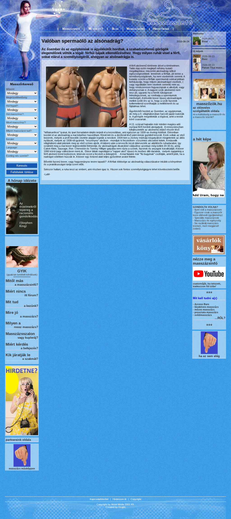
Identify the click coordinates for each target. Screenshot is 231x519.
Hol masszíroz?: (15, 114)
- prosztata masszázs (205, 312)
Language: (12, 147)
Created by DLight (115, 507)
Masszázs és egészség (207, 220)
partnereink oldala (18, 439)
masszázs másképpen (22, 468)
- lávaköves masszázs (206, 306)
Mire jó (12, 312)
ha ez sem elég (209, 356)
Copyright (136, 499)
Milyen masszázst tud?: (19, 130)
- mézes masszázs (204, 309)
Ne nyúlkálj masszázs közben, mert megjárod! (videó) (206, 226)
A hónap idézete (22, 181)
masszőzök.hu (209, 104)
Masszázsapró (136, 28)
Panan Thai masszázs (215, 67)
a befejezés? (29, 348)
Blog (115, 28)
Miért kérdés (17, 344)
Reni (205, 41)
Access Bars (201, 304)
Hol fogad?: (12, 105)
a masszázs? (29, 316)
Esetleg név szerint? (17, 155)
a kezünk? (31, 306)
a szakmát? (30, 359)
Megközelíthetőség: (17, 97)
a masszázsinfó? (26, 284)
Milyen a (13, 323)
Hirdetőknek (161, 28)
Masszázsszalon (20, 334)
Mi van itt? (96, 28)
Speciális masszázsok (206, 217)
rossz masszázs (25, 327)
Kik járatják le (18, 355)
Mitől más (14, 281)
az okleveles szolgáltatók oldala (206, 109)
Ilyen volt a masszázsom (208, 209)
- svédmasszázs (202, 315)
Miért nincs (16, 291)
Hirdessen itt (119, 499)
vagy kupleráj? (28, 337)
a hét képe (202, 139)
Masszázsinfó (71, 28)
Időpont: (10, 89)
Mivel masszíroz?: (16, 122)
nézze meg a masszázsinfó (205, 261)
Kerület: (10, 139)
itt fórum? (31, 295)
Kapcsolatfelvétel (99, 499)
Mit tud (12, 302)
